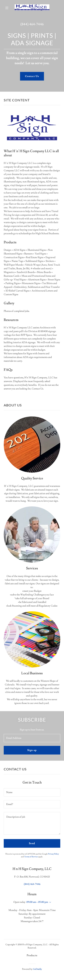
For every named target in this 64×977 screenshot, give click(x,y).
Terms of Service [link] (31, 857)
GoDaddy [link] (37, 969)
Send (32, 843)
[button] (7, 8)
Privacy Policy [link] (53, 854)
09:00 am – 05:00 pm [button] (37, 902)
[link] (32, 7)
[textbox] (32, 738)
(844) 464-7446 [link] (32, 24)
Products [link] (32, 955)
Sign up (32, 750)
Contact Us (32, 76)
